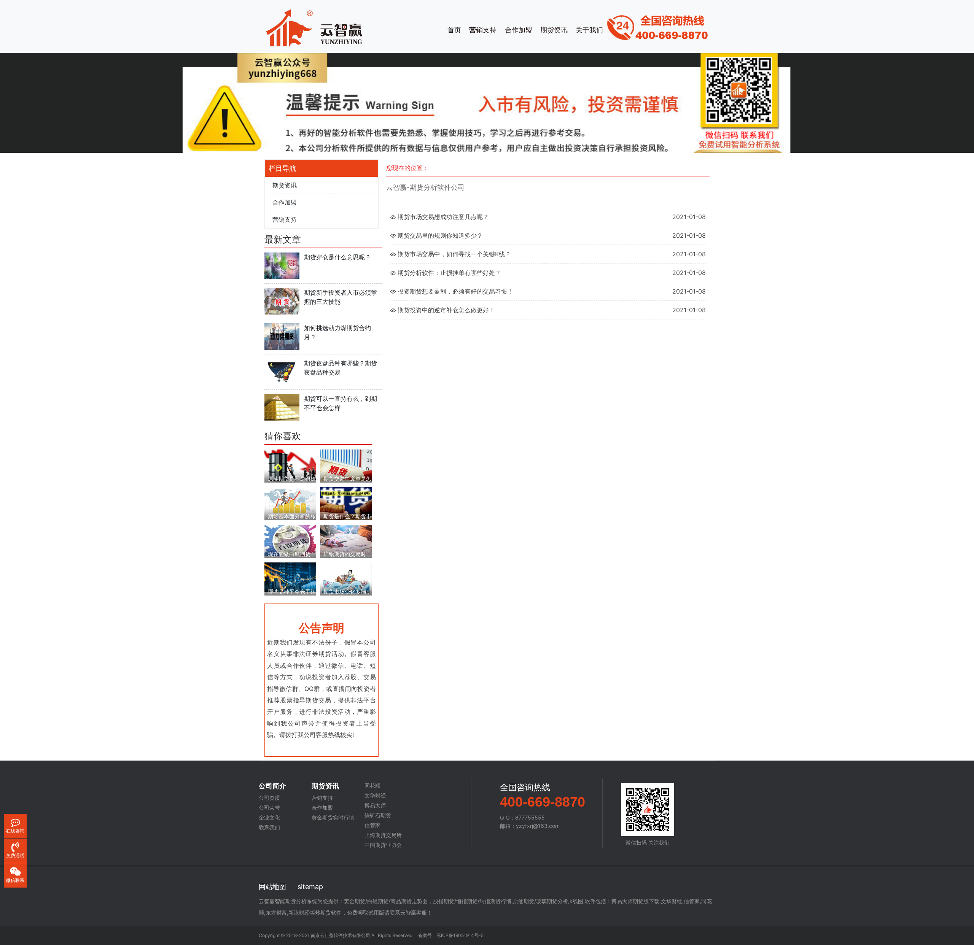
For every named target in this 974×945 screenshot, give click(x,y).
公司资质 (269, 797)
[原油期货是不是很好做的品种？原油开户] (290, 465)
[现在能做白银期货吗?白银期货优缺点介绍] (290, 540)
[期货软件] (313, 26)
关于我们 (589, 30)
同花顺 (372, 785)
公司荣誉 (269, 807)
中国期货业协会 (383, 845)
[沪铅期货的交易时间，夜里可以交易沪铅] (346, 539)
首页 (454, 30)
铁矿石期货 (377, 815)
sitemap (310, 887)
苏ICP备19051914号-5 (460, 935)
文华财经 (375, 795)
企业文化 (269, 817)
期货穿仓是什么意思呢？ (337, 257)
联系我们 (269, 827)
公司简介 (272, 786)
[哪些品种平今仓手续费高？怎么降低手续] (290, 576)
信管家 (372, 825)
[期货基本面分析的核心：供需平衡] (290, 502)
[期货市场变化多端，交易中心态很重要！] (346, 578)
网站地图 (272, 887)
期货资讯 (554, 30)
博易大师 (375, 805)
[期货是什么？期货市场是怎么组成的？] (346, 503)
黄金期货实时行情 (333, 817)
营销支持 (483, 30)
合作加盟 (518, 30)
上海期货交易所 (383, 835)
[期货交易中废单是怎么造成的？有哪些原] (346, 465)
